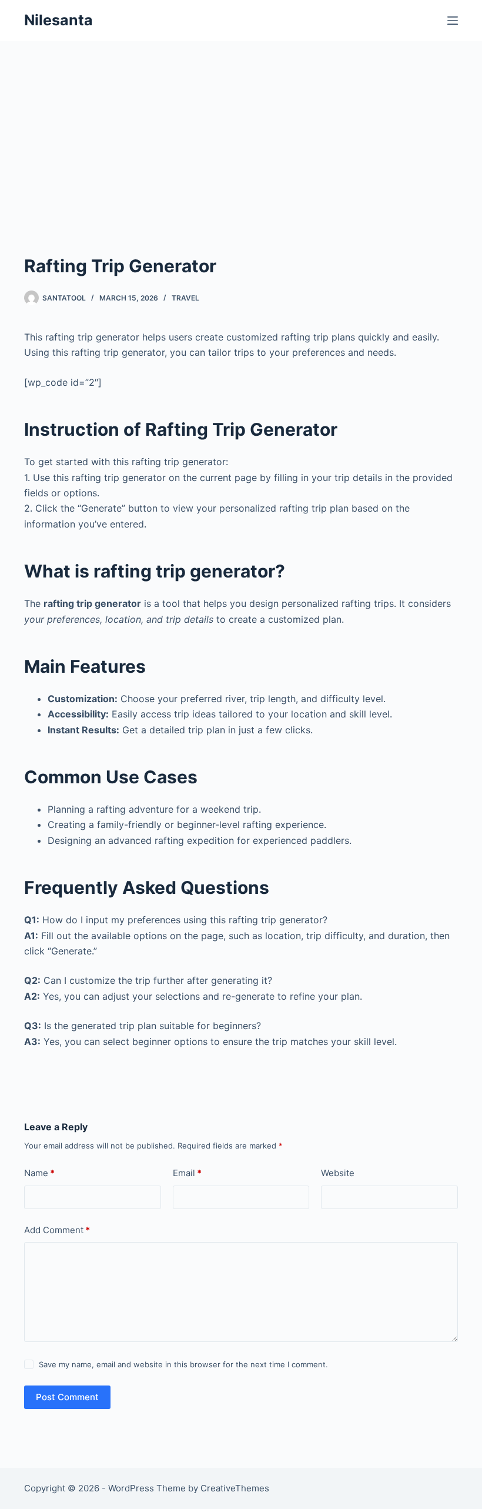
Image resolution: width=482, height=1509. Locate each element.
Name (39, 1173)
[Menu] (452, 20)
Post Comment (67, 1397)
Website (337, 1173)
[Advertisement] (241, 164)
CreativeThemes (234, 1488)
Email (187, 1173)
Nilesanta (58, 20)
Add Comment (57, 1230)
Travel (185, 297)
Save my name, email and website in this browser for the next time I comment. (183, 1364)
